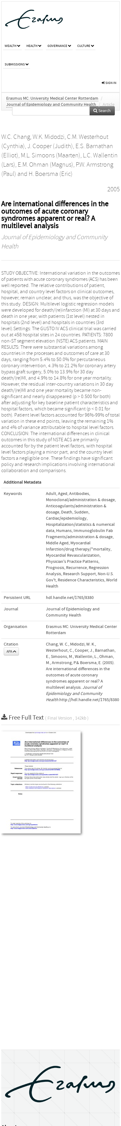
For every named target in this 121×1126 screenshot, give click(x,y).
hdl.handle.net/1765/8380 (70, 597)
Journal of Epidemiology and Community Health (51, 104)
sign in (110, 83)
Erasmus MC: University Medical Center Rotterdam (52, 98)
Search (104, 110)
